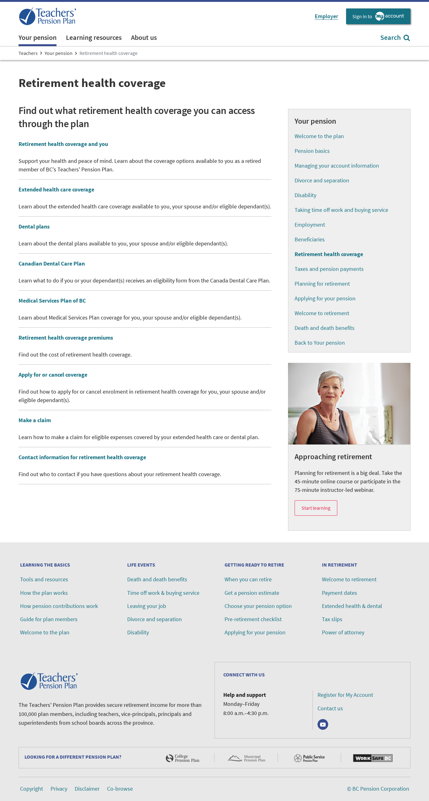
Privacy (59, 788)
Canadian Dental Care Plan (52, 263)
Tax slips (332, 619)
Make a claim (35, 420)
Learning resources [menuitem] (94, 37)
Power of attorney (343, 632)
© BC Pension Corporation (378, 788)
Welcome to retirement (322, 313)
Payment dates (339, 592)
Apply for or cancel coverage (53, 374)
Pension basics (312, 150)
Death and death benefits (325, 327)
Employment (310, 224)
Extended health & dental (352, 606)
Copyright (31, 788)
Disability (305, 195)
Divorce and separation (322, 180)
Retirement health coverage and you (63, 144)
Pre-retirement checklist (253, 619)
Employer (326, 16)
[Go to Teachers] (48, 16)
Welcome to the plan (319, 136)
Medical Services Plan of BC (52, 300)
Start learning (315, 508)
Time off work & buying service (163, 592)
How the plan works (44, 592)
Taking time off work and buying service (341, 209)
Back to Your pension (320, 342)
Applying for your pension (325, 298)
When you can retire (248, 579)
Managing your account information (337, 165)
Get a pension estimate (252, 592)
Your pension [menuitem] (38, 37)
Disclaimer (87, 788)
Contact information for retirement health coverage (82, 457)
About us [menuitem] (144, 37)
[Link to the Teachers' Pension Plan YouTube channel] (323, 724)
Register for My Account (345, 694)
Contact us (330, 708)
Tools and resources (44, 579)
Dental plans (34, 226)
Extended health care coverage (56, 189)
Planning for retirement (322, 283)
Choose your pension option (258, 606)
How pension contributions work (59, 606)
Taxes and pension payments (329, 268)
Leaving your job (146, 606)
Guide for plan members (49, 619)
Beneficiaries (310, 239)
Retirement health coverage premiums (66, 337)
